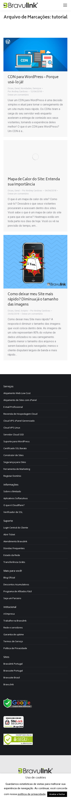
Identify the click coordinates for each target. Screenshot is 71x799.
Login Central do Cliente (15, 527)
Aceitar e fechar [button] (57, 794)
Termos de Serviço (13, 641)
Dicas (10, 88)
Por (18, 91)
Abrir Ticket (9, 534)
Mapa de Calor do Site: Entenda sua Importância (34, 182)
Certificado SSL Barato (15, 448)
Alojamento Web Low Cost (17, 393)
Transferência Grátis (14, 562)
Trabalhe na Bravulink (15, 620)
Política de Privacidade (15, 648)
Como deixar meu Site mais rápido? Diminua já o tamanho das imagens (33, 299)
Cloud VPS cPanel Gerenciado (19, 420)
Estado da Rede (11, 555)
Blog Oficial (9, 577)
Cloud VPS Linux (11, 427)
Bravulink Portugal (13, 663)
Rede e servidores (13, 627)
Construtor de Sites (13, 455)
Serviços (37, 88)
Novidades (26, 88)
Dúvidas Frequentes (14, 548)
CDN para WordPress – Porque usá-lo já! (33, 79)
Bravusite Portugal (13, 670)
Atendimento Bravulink (15, 541)
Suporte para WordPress (16, 441)
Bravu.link (8, 684)
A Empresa (9, 613)
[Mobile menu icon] (65, 5)
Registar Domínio (12, 475)
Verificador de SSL (13, 512)
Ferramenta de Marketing (16, 469)
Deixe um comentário (18, 94)
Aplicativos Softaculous (15, 498)
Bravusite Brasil (11, 677)
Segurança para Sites (14, 462)
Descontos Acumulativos (16, 584)
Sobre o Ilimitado (12, 491)
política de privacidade (32, 794)
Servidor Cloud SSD (13, 434)
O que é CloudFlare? (13, 505)
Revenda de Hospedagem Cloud (20, 413)
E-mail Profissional (13, 406)
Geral (17, 88)
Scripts (24, 310)
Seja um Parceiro (12, 598)
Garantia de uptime (13, 634)
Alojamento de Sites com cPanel (20, 400)
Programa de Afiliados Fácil (17, 591)
